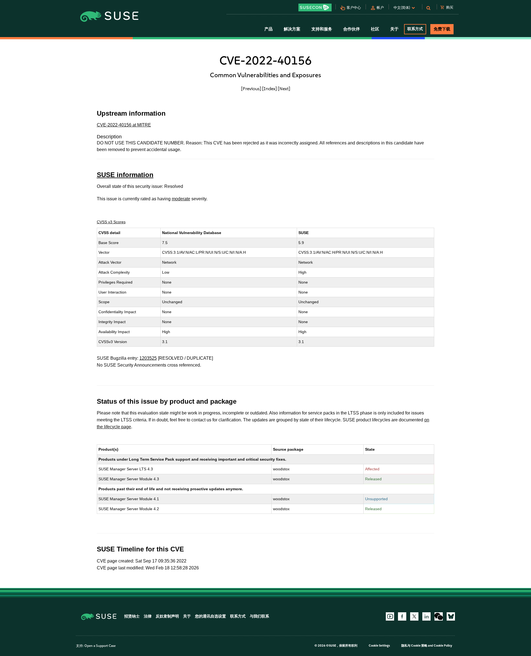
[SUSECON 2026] (315, 7)
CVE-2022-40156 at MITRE (124, 125)
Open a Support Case (100, 646)
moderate (181, 198)
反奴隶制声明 (167, 616)
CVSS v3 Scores (111, 222)
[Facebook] (402, 616)
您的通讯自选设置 (210, 616)
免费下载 (442, 29)
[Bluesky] (451, 616)
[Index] (269, 88)
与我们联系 (259, 616)
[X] (414, 616)
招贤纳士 (132, 616)
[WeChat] (438, 616)
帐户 (380, 8)
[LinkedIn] (426, 616)
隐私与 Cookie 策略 (414, 645)
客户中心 (354, 8)
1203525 (148, 358)
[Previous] (251, 88)
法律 (148, 616)
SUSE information (125, 174)
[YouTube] (390, 616)
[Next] (284, 88)
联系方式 (415, 29)
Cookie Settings (379, 645)
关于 (187, 616)
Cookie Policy (443, 645)
